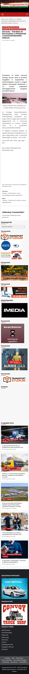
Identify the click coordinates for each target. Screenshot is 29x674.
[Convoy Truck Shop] (14, 614)
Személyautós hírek (7, 644)
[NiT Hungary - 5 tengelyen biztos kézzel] (15, 359)
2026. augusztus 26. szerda (9, 536)
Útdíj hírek (5, 649)
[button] (2, 14)
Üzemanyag (5, 662)
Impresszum (14, 662)
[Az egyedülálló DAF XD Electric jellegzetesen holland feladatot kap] (14, 435)
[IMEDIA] (15, 310)
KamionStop (15, 27)
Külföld (21, 439)
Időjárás (9, 27)
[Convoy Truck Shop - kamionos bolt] (17, 255)
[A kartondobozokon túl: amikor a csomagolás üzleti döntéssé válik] (14, 522)
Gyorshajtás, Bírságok (20, 660)
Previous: (12, 193)
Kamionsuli (5, 640)
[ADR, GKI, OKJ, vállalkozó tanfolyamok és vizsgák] (12, 237)
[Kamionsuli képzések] (14, 292)
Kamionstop (8, 184)
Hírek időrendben (7, 632)
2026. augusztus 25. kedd (8, 564)
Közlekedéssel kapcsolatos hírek (18, 29)
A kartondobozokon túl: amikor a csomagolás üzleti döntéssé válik (11, 533)
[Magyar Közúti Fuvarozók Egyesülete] (6, 245)
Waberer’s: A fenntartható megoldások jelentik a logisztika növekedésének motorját (13, 475)
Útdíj (13, 658)
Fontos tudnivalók (6, 660)
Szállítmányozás (6, 469)
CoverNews (20, 669)
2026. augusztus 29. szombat (9, 449)
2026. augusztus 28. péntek (9, 479)
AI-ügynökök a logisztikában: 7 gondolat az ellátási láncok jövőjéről (14, 561)
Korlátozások (6, 29)
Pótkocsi (4, 642)
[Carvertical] (14, 588)
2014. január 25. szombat (9, 40)
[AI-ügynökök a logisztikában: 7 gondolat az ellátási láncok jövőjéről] (14, 550)
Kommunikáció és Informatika (14, 554)
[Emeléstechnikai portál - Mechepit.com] (14, 272)
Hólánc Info (5, 635)
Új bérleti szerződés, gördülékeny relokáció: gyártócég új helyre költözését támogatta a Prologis (12, 504)
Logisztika (18, 467)
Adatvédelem (23, 662)
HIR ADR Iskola (6, 630)
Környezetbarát (14, 439)
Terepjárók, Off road (7, 647)
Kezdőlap (7, 658)
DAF (4, 439)
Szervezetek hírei (16, 469)
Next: (14, 200)
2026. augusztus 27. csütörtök (9, 508)
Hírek (4, 27)
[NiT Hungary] (16, 245)
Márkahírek (5, 441)
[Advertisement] (14, 58)
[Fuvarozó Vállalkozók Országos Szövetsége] (6, 255)
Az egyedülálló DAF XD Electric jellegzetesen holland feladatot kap (12, 446)
